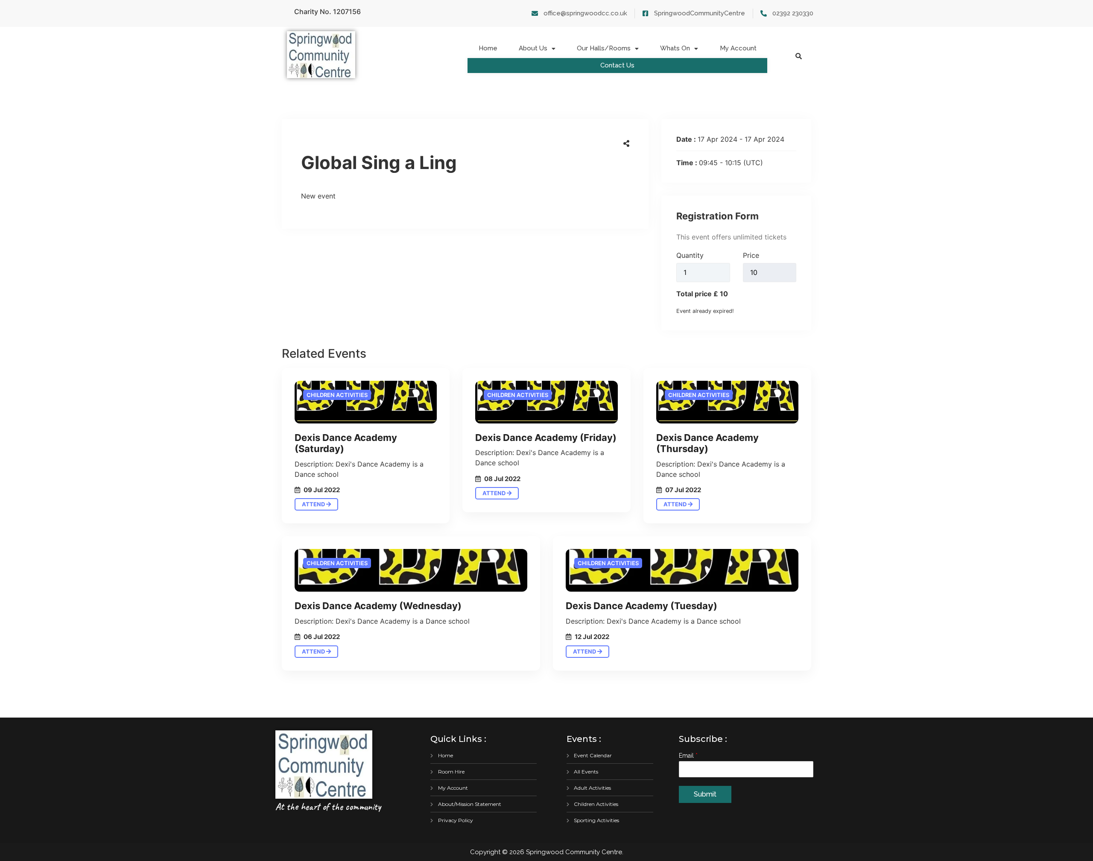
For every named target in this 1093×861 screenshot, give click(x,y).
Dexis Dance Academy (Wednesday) (378, 605)
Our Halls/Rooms (604, 48)
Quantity (690, 255)
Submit (705, 794)
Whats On (675, 48)
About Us (533, 48)
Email (688, 755)
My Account (738, 48)
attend (314, 504)
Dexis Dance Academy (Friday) (546, 437)
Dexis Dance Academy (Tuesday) (641, 605)
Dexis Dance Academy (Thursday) (707, 443)
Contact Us (617, 65)
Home (488, 48)
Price (751, 255)
